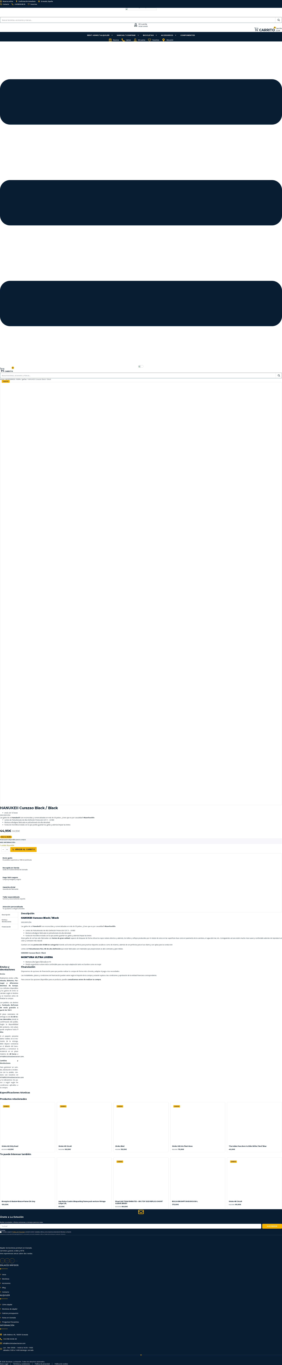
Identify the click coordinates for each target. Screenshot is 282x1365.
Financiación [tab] (6, 927)
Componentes (187, 35)
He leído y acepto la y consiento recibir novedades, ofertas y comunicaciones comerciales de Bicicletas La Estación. (36, 1232)
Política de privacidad (42, 1364)
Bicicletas (148, 35)
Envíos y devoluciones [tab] (6, 921)
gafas (24, 379)
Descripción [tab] (6, 915)
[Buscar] (278, 20)
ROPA (18, 379)
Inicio (2, 379)
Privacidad (2, 1230)
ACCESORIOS (10, 379)
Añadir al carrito (25, 849)
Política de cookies (61, 1364)
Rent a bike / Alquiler (98, 35)
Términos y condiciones (21, 1364)
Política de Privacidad (18, 1232)
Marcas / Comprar (126, 35)
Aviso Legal (4, 1364)
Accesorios (167, 35)
